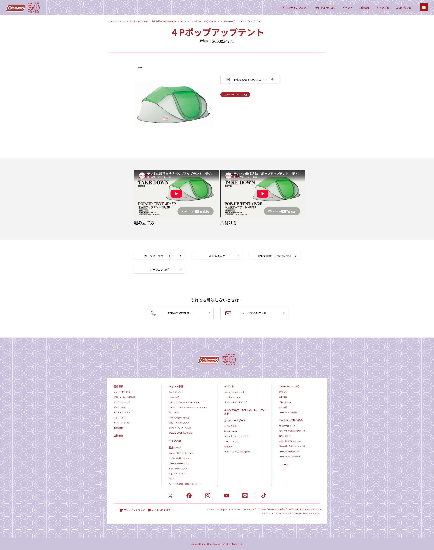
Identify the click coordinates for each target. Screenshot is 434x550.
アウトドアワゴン (122, 412)
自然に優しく (285, 436)
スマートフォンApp (215, 509)
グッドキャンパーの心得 (180, 427)
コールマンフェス (232, 397)
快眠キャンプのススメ (179, 422)
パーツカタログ (231, 441)
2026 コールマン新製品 (124, 397)
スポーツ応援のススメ (179, 458)
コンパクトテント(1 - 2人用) (203, 21)
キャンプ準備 (176, 386)
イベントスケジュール (234, 392)
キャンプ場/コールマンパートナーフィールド (246, 411)
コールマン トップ (116, 21)
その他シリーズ (228, 21)
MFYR (171, 478)
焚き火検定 (174, 412)
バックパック (120, 417)
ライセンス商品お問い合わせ (237, 451)
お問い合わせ (403, 7)
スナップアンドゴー (123, 392)
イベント (347, 7)
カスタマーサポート (139, 21)
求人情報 (283, 407)
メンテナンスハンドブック (236, 436)
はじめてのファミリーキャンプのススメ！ (188, 407)
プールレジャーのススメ (180, 463)
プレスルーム (285, 402)
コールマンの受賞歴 (288, 412)
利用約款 (281, 509)
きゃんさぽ (174, 397)
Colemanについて (289, 386)
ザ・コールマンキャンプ (235, 402)
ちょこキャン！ (176, 392)
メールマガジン (311, 509)
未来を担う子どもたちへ (290, 441)
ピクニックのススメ (178, 468)
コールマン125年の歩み (290, 456)
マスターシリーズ (122, 402)
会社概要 (283, 397)
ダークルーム (120, 407)
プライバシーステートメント (241, 509)
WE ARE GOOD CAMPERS (180, 432)
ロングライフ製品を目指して (292, 431)
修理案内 (228, 446)
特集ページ (175, 447)
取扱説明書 (119, 427)
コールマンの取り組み (291, 420)
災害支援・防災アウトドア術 (292, 446)
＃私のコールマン (177, 473)
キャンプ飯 (382, 7)
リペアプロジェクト (288, 425)
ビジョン (283, 392)
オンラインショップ (297, 7)
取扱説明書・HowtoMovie (164, 21)
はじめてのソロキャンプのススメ (184, 402)
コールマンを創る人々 (289, 451)
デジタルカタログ (325, 7)
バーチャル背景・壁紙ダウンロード (185, 483)
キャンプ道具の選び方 (179, 417)
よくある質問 (230, 426)
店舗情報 (364, 7)
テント (183, 21)
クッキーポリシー (266, 509)
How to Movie (230, 431)
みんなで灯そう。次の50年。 (182, 453)
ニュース (283, 464)
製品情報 (118, 386)
